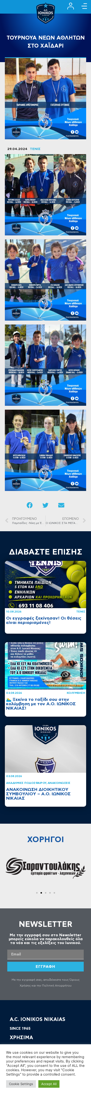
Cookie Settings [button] (21, 1084)
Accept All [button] (49, 1084)
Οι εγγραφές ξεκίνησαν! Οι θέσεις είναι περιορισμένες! (43, 620)
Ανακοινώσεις (59, 782)
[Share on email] (61, 505)
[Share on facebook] (29, 505)
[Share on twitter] (45, 505)
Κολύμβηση (76, 692)
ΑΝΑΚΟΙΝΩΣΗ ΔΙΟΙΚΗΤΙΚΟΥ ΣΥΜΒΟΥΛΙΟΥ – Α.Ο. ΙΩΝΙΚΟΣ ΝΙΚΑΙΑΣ (38, 794)
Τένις (80, 611)
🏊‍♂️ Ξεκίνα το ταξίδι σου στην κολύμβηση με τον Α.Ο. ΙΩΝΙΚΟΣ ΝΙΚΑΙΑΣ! (41, 704)
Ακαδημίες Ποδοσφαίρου (26, 782)
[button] (37, 893)
